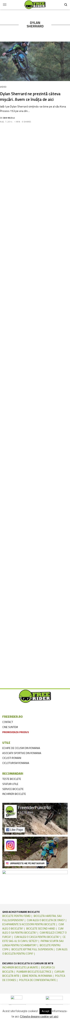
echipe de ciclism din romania (21, 748)
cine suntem (10, 727)
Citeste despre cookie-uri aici (39, 1016)
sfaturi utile (10, 784)
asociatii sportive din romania (21, 753)
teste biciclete (11, 779)
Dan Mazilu (9, 117)
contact (7, 722)
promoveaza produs (15, 732)
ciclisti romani (11, 758)
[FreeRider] (35, 4)
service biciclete (13, 789)
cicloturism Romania (15, 763)
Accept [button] (45, 1011)
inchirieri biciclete (14, 794)
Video (3, 86)
